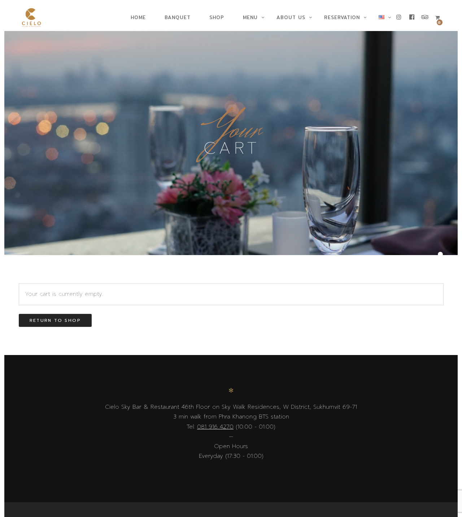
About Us (290, 17)
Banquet (178, 17)
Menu (250, 17)
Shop (216, 17)
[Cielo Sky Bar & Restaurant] (34, 18)
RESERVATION (342, 17)
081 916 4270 (215, 426)
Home (138, 17)
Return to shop (55, 320)
